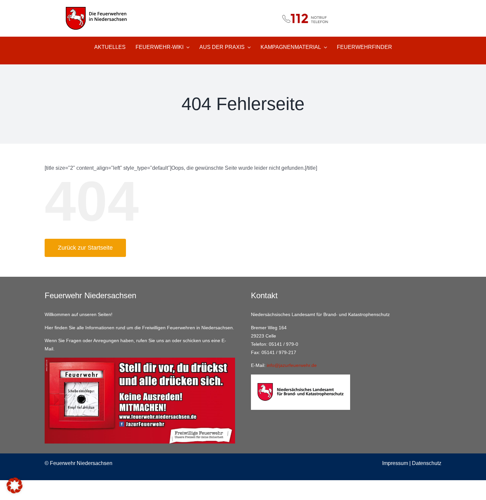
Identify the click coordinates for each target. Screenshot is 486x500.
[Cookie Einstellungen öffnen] (14, 491)
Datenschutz (426, 463)
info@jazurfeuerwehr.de (292, 365)
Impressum (395, 463)
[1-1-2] (243, 9)
